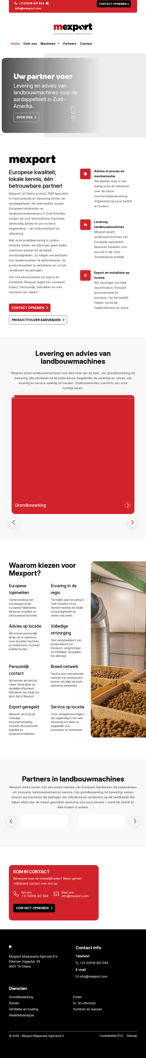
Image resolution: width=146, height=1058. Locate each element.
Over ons (30, 43)
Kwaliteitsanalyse (21, 1015)
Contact (86, 43)
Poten (77, 997)
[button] (14, 522)
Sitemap (132, 1035)
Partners (69, 43)
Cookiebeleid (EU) (111, 1035)
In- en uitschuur (84, 1003)
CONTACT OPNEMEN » (114, 4)
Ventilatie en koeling (23, 1009)
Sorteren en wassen (87, 1009)
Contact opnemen (28, 308)
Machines (48, 43)
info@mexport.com (75, 896)
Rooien (14, 1003)
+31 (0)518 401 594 (30, 3)
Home (15, 43)
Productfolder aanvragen (36, 320)
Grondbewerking (21, 997)
